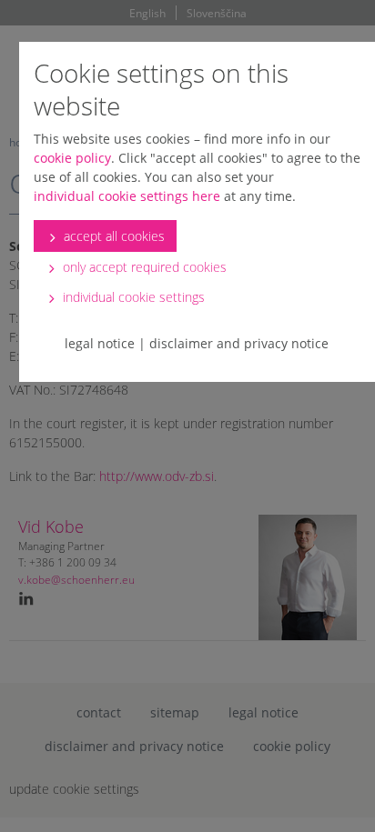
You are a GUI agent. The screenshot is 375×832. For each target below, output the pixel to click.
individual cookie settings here (127, 196)
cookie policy (72, 157)
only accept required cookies (143, 267)
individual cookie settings (132, 297)
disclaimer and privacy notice (239, 343)
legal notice (100, 343)
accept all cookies (112, 236)
